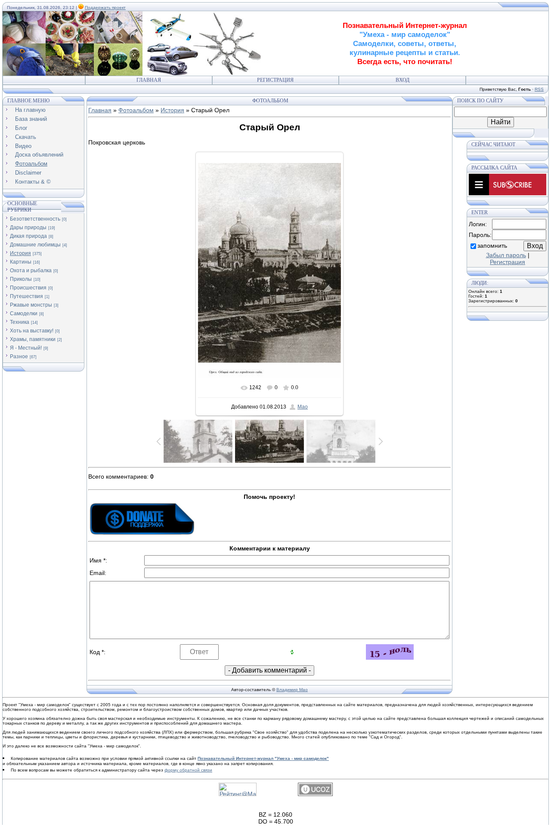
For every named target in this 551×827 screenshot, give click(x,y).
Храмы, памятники (33, 339)
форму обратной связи (188, 770)
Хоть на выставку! (31, 331)
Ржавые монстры (31, 305)
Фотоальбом (136, 110)
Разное (19, 357)
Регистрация (275, 80)
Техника (19, 322)
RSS (539, 89)
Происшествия (28, 288)
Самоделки (23, 314)
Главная (148, 80)
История (20, 253)
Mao (302, 407)
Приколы (21, 279)
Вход (402, 80)
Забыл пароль (506, 255)
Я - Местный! (26, 348)
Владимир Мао (292, 689)
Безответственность (35, 219)
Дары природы (28, 227)
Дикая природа (28, 236)
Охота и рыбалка (31, 270)
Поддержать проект (105, 7)
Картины (20, 262)
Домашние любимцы (35, 245)
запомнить (492, 245)
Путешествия (26, 296)
